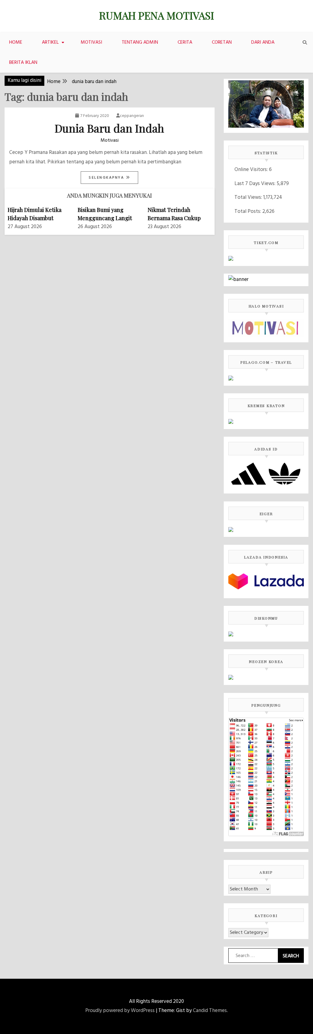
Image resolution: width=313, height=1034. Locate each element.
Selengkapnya (107, 178)
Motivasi (91, 42)
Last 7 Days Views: (255, 184)
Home (15, 42)
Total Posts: (248, 211)
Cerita (185, 42)
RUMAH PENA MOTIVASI (156, 15)
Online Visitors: (251, 170)
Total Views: (248, 197)
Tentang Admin (140, 42)
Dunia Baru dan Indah (109, 128)
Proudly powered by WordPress (120, 1011)
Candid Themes (210, 1011)
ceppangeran (132, 115)
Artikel (50, 42)
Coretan (222, 42)
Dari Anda (262, 42)
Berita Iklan (23, 63)
